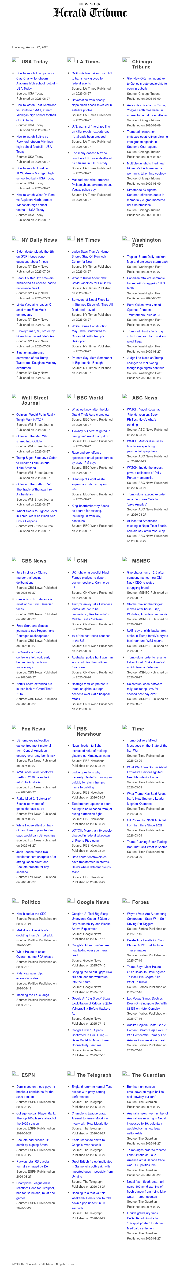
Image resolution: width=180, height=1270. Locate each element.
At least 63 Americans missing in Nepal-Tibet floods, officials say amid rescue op (147, 525)
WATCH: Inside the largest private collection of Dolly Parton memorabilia (145, 472)
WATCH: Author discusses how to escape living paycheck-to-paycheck (145, 446)
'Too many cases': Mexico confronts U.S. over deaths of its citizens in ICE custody (92, 158)
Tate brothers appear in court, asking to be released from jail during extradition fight (92, 808)
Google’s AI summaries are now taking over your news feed (90, 950)
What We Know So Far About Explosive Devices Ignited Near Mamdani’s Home (147, 772)
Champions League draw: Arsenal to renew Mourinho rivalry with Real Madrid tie (90, 1118)
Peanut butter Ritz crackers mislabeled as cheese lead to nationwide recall (36, 283)
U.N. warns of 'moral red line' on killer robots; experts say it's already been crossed (91, 131)
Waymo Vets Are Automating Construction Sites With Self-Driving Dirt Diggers (146, 918)
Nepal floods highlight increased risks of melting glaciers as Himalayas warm (91, 750)
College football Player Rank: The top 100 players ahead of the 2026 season (36, 1118)
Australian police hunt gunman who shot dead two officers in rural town (92, 662)
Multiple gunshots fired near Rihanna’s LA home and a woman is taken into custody (146, 168)
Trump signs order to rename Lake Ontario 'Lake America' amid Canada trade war (146, 662)
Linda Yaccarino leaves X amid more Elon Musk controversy (33, 309)
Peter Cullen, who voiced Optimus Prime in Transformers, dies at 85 (144, 309)
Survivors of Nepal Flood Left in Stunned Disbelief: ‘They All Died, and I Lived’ (92, 304)
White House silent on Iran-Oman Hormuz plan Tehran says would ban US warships (36, 830)
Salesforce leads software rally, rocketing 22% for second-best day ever (144, 688)
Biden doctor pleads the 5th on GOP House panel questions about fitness (35, 256)
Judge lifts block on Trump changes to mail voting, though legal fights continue (145, 362)
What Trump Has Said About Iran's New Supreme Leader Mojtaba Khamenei (146, 798)
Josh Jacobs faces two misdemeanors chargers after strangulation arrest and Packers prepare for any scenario (36, 861)
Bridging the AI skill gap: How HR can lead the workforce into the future (92, 977)
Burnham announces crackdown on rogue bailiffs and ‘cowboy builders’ (145, 1091)
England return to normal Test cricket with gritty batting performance (92, 1091)
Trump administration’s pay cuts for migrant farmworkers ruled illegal (146, 336)
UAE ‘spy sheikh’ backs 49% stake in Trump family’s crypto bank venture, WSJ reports (147, 635)
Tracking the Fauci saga (32, 994)
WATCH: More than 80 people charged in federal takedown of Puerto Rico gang (92, 835)
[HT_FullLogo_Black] (90, 10)
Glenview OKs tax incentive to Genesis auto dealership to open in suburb (147, 83)
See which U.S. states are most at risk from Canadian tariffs (34, 604)
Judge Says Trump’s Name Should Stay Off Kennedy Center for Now (90, 256)
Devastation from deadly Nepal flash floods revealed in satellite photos (92, 105)
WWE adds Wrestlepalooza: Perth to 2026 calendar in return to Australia (35, 777)
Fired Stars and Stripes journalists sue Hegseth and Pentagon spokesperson (35, 630)
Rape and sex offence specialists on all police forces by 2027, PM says (92, 457)
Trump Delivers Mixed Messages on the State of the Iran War (147, 745)
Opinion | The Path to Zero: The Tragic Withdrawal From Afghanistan (35, 489)
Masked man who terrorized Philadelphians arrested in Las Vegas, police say (92, 184)
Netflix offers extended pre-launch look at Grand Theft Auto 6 (34, 688)
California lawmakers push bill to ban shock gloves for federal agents (92, 78)
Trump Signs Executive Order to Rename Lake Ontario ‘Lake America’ (36, 462)
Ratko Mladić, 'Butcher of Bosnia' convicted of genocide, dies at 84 (33, 803)
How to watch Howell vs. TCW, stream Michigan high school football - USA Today (35, 173)
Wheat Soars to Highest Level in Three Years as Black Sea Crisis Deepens (36, 516)
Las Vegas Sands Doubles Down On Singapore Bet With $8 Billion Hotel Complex (147, 1003)
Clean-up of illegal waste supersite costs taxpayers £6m (89, 484)
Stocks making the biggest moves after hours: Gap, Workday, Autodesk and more (147, 609)
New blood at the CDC (31, 913)
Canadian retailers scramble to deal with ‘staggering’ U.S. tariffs (146, 283)
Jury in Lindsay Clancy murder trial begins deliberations (31, 577)
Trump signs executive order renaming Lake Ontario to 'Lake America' (146, 499)
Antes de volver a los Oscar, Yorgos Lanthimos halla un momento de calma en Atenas (147, 110)
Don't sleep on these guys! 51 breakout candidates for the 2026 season (36, 1091)
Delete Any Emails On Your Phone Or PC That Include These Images (145, 945)
